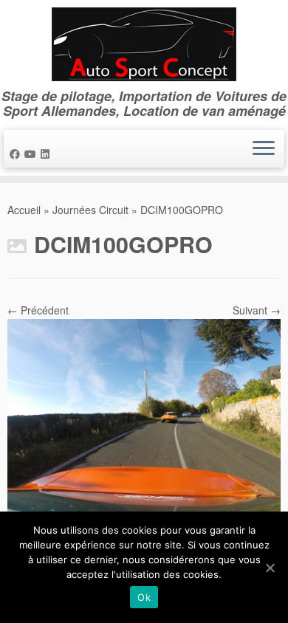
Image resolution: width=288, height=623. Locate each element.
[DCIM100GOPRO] (144, 419)
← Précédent (38, 310)
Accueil (24, 209)
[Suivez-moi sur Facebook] (17, 153)
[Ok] (269, 567)
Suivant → (257, 310)
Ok (144, 597)
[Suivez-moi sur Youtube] (32, 153)
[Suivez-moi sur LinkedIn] (47, 153)
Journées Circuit (90, 209)
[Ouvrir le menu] (264, 149)
